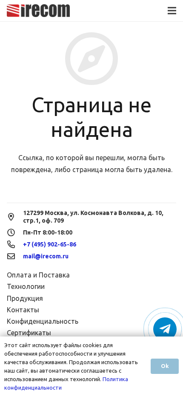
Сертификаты (29, 333)
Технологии (26, 286)
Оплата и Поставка (38, 275)
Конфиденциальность (42, 321)
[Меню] (172, 10)
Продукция (25, 298)
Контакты (23, 310)
